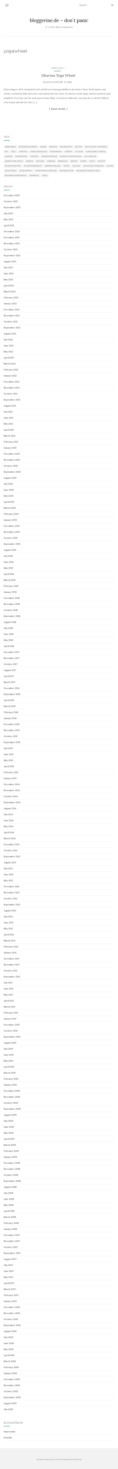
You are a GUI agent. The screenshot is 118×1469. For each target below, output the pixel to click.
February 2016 (11, 712)
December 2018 (12, 598)
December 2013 (11, 844)
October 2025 (11, 201)
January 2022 (10, 375)
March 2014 (10, 838)
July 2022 (8, 339)
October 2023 (11, 249)
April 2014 (9, 832)
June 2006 (9, 1343)
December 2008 (12, 1163)
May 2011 (8, 994)
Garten (8, 156)
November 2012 (12, 892)
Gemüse (34, 156)
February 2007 (11, 1295)
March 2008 (10, 1217)
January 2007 (10, 1301)
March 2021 (9, 435)
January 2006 (10, 1373)
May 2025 (8, 219)
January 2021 (10, 447)
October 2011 (10, 970)
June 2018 (9, 634)
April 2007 (9, 1283)
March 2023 (10, 291)
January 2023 (10, 303)
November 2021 (12, 387)
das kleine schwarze (96, 147)
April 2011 (9, 1000)
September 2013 (12, 856)
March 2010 (10, 1072)
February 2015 (11, 772)
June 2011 (8, 988)
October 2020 (11, 465)
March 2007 (10, 1289)
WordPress (77, 1459)
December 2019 (12, 526)
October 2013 (10, 850)
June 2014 (9, 820)
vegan (110, 166)
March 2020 (10, 508)
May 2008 (9, 1205)
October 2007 (11, 1247)
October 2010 (11, 1030)
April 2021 (9, 429)
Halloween (90, 156)
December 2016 (12, 688)
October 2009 (11, 1102)
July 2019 (8, 556)
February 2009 (11, 1151)
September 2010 (12, 1036)
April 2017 (9, 676)
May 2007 (8, 1277)
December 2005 (12, 1379)
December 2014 (12, 784)
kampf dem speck (14, 161)
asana (43, 147)
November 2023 (12, 243)
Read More (58, 109)
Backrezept (66, 147)
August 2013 (10, 862)
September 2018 (12, 616)
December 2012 (11, 886)
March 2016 (10, 706)
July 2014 (8, 814)
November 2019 (12, 532)
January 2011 (10, 1018)
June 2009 (9, 1127)
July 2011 (8, 982)
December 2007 (12, 1235)
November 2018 (12, 604)
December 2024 (12, 231)
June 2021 (8, 417)
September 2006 (12, 1325)
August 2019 (10, 550)
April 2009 (9, 1139)
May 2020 (8, 495)
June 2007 (9, 1271)
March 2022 (10, 363)
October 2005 (11, 1391)
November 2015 (12, 730)
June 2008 (9, 1199)
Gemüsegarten (49, 156)
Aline (69, 82)
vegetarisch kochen (46, 171)
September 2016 (12, 694)
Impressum (9, 1431)
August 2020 (10, 477)
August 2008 (10, 1187)
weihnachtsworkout (16, 175)
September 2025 (12, 207)
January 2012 (10, 952)
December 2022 (12, 309)
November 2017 (12, 658)
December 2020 (12, 453)
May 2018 (8, 640)
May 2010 (8, 1060)
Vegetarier (10, 171)
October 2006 (11, 1319)
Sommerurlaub (53, 166)
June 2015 (9, 754)
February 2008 (11, 1223)
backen (53, 147)
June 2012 (8, 922)
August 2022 (10, 333)
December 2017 (11, 652)
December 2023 (12, 237)
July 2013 (8, 868)
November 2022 (12, 315)
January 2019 (10, 592)
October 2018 (11, 610)
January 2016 (10, 718)
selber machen (13, 166)
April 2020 (9, 502)
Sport (66, 166)
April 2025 (9, 225)
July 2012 (8, 916)
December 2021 (11, 381)
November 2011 (11, 964)
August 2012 (10, 910)
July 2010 (8, 1048)
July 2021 (8, 411)
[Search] (112, 5)
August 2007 (10, 1259)
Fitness (68, 152)
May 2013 (8, 880)
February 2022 (11, 369)
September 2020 (12, 471)
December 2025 (12, 195)
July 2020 (8, 483)
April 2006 (9, 1355)
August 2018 (10, 622)
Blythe (78, 147)
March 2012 (9, 940)
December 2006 (12, 1307)
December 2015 (12, 724)
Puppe (83, 161)
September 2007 (12, 1253)
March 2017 (9, 682)
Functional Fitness (96, 152)
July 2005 (8, 1409)
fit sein (79, 152)
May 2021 (8, 423)
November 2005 (12, 1385)
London (51, 161)
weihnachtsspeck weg (88, 171)
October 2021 (10, 393)
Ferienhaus (56, 152)
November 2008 (12, 1169)
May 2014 (8, 826)
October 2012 (10, 898)
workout (34, 175)
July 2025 (8, 213)
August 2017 (10, 670)
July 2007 (8, 1265)
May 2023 (8, 279)
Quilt (92, 161)
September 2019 (12, 544)
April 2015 (9, 766)
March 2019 (10, 580)
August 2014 (10, 808)
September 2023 (12, 255)
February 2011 (11, 1012)
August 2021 (10, 405)
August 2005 (10, 1403)
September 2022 (12, 327)
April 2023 (9, 285)
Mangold (63, 161)
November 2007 (12, 1241)
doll (13, 152)
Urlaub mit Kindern (93, 166)
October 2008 (11, 1175)
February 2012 (11, 946)
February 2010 (11, 1078)
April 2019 (9, 574)
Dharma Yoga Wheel (58, 75)
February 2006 (11, 1367)
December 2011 (11, 958)
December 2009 (12, 1090)
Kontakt (8, 1437)
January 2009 (10, 1157)
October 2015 (11, 736)
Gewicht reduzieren (70, 156)
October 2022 (11, 321)
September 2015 (12, 742)
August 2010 (10, 1042)
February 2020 (11, 514)
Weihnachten (66, 171)
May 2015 (8, 760)
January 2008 (10, 1229)
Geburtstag (21, 156)
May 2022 (8, 351)
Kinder (29, 161)
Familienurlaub (38, 152)
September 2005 (12, 1397)
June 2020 (9, 489)
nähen (74, 161)
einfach (23, 152)
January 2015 (10, 778)
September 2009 (12, 1108)
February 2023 (11, 297)
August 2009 (10, 1114)
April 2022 (9, 357)
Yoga (44, 175)
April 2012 (9, 934)
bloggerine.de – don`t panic (59, 20)
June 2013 (8, 874)
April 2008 (9, 1211)
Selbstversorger (33, 166)
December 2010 (12, 1024)
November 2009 (12, 1096)
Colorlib (57, 1459)
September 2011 (12, 976)
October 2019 (11, 538)
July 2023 (8, 267)
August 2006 (10, 1331)
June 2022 (9, 345)
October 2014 (11, 796)
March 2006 (10, 1361)
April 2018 (9, 646)
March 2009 (10, 1145)
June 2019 (9, 562)
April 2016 (9, 700)
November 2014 (12, 790)
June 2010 (9, 1054)
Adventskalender (28, 147)
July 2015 (8, 748)
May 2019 (8, 568)
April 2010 (9, 1066)
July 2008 (8, 1193)
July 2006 (8, 1337)
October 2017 (10, 664)
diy (6, 152)
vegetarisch (26, 171)
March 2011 (9, 1006)
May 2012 (8, 928)
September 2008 (12, 1181)
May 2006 (9, 1349)
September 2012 (12, 904)
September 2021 (12, 399)
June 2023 (9, 273)
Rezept (101, 161)
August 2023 (10, 261)
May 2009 (9, 1133)
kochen (40, 161)
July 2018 (8, 628)
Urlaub (76, 166)
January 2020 (10, 520)
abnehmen (57, 68)
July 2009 (8, 1121)
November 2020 (12, 459)
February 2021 (11, 441)
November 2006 (12, 1313)
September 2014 (12, 802)
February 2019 (11, 586)
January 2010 (10, 1084)
